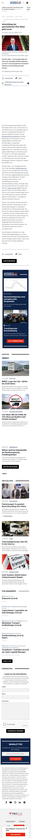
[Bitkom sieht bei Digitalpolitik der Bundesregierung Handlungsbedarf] (15, 437)
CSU (3, 149)
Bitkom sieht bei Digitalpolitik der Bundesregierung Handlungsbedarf (14, 452)
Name (3, 694)
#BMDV (5, 358)
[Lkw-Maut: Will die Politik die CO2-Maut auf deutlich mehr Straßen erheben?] (15, 401)
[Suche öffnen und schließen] (23, 2)
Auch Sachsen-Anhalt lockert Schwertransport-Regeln (14, 576)
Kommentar (5, 701)
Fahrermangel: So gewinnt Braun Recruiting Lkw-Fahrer (14, 505)
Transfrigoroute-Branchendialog (11, 329)
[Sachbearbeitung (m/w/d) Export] (11, 633)
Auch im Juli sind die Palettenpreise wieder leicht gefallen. (15, 305)
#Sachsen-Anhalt (13, 572)
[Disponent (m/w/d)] (7, 596)
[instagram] (15, 802)
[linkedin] (20, 802)
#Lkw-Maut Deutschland (15, 411)
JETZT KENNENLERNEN (15, 341)
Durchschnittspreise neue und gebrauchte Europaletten (14, 299)
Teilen (20, 78)
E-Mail (3, 686)
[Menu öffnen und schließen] (3, 2)
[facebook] (6, 802)
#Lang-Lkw (12, 378)
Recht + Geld (18, 16)
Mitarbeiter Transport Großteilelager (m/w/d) (11, 624)
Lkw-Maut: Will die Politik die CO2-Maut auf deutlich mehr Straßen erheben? (14, 417)
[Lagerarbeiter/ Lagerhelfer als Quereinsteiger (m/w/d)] (15, 607)
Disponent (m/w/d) (10, 598)
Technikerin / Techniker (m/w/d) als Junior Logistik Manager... (15, 651)
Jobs (8, 826)
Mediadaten (10, 821)
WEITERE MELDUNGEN (10, 467)
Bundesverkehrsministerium (11, 136)
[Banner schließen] (26, 828)
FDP (19, 188)
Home (3, 16)
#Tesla (11, 538)
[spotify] (24, 802)
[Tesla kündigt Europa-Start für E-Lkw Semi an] (15, 528)
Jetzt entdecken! (15, 834)
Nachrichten (10, 16)
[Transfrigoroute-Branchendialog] (15, 316)
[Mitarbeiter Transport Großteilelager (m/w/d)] (14, 621)
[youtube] (11, 802)
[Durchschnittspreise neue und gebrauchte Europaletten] (15, 284)
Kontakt (22, 821)
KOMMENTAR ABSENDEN (15, 731)
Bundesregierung (21, 168)
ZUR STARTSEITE (9, 261)
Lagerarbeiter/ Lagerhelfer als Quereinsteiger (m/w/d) (14, 611)
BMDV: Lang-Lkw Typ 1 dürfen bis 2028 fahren (14, 382)
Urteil (13, 175)
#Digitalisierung (13, 447)
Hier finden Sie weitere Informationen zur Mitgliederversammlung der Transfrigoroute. (15, 334)
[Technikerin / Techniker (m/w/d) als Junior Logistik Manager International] (15, 646)
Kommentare (9, 78)
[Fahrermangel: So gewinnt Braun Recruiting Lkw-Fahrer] (15, 491)
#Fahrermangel (13, 501)
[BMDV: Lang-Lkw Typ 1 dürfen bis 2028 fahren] (15, 368)
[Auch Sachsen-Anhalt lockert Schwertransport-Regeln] (15, 562)
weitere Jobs (7, 661)
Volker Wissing (12, 188)
